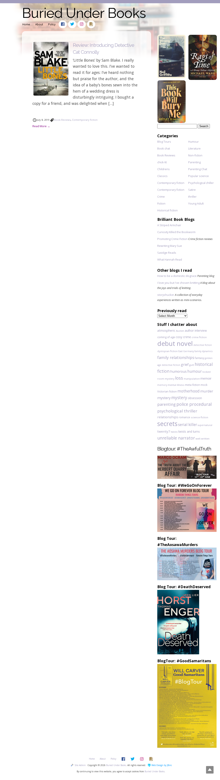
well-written (202, 438)
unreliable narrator (176, 438)
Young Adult (196, 203)
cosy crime (183, 337)
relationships (167, 417)
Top (210, 770)
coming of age (166, 337)
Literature (194, 148)
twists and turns (189, 431)
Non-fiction (195, 155)
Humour (193, 141)
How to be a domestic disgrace (177, 276)
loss (179, 378)
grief (185, 364)
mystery (179, 397)
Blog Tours (164, 141)
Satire (192, 190)
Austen (180, 330)
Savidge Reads (166, 253)
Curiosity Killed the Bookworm (176, 232)
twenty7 (163, 431)
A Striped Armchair (169, 225)
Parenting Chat (197, 169)
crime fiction (199, 337)
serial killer (187, 424)
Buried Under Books (84, 13)
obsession (195, 398)
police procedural (194, 404)
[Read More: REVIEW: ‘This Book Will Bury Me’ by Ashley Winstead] (171, 121)
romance (184, 417)
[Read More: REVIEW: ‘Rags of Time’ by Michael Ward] (202, 78)
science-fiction (199, 417)
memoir (206, 378)
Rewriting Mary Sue (169, 246)
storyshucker (165, 295)
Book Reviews (62, 119)
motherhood (188, 391)
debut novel (175, 343)
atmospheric (166, 330)
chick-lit (162, 162)
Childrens (163, 169)
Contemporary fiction (85, 119)
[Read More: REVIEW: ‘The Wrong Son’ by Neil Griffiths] (171, 77)
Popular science (198, 176)
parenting (166, 404)
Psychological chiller (201, 183)
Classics (162, 176)
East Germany (186, 351)
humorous (178, 371)
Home (26, 24)
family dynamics (203, 351)
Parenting (194, 162)
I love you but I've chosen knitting (178, 283)
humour (194, 371)
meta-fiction (192, 385)
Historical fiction (167, 210)
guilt (191, 364)
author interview (196, 330)
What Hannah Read (169, 259)
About (39, 24)
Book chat (163, 148)
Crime (161, 196)
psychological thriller (177, 411)
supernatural (205, 425)
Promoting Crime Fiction (172, 239)
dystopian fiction (167, 351)
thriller (192, 196)
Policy (51, 24)
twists (174, 431)
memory (162, 384)
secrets (167, 424)
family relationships (175, 357)
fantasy (199, 358)
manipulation (192, 378)
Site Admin (80, 765)
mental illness (176, 384)
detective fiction (202, 344)
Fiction (161, 203)
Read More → (41, 126)
